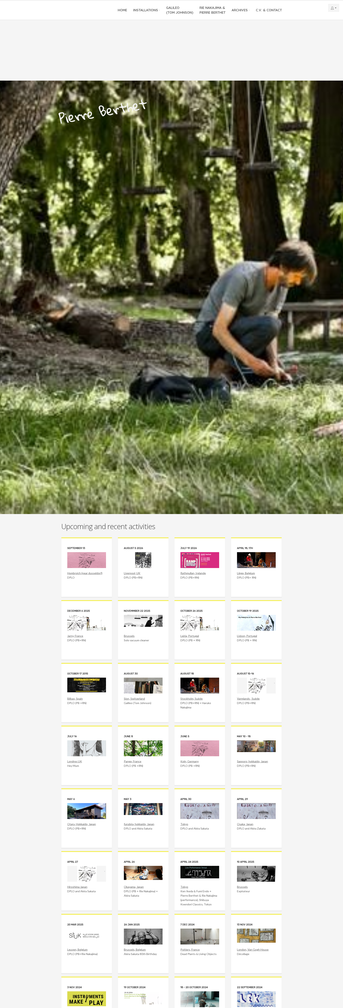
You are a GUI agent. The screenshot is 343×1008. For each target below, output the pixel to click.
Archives (240, 10)
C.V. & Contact (269, 10)
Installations (145, 10)
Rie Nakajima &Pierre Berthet (212, 10)
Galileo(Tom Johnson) (179, 10)
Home (122, 10)
